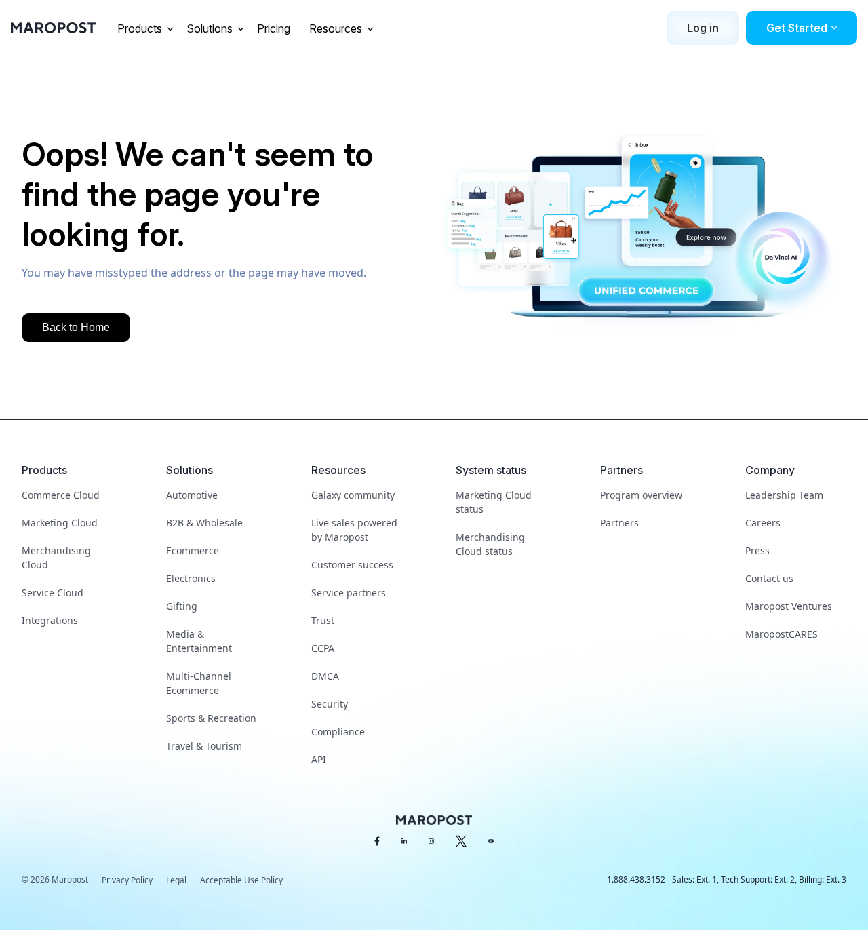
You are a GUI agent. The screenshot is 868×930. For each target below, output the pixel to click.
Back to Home (76, 327)
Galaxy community (353, 494)
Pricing (275, 28)
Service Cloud (52, 592)
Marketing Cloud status (494, 502)
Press (757, 550)
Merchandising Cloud (56, 557)
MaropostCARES (781, 633)
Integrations (50, 620)
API (318, 759)
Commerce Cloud (61, 494)
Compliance (338, 731)
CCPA (322, 648)
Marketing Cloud (60, 522)
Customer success (352, 564)
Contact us (769, 578)
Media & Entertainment (199, 641)
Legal (176, 880)
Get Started (796, 28)
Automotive (192, 494)
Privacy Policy (127, 880)
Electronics (191, 578)
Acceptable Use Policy (241, 880)
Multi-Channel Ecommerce (198, 683)
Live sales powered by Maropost (354, 529)
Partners (619, 522)
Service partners (348, 592)
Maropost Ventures (788, 606)
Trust (322, 620)
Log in (703, 28)
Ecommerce (192, 550)
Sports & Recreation (211, 718)
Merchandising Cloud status (490, 544)
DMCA (325, 676)
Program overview (641, 494)
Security (329, 703)
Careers (763, 522)
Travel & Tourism (204, 745)
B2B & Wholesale (204, 522)
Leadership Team (784, 494)
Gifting (181, 606)
